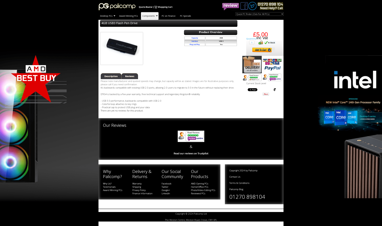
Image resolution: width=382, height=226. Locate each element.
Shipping (136, 186)
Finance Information (142, 193)
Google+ (166, 190)
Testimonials (109, 186)
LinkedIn (166, 193)
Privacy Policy (139, 190)
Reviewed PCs (198, 193)
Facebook (166, 183)
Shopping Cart (165, 7)
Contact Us (234, 176)
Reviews (129, 76)
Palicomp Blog (236, 189)
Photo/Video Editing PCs (203, 190)
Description (111, 76)
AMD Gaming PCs (199, 183)
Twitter (165, 186)
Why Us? (107, 183)
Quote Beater (146, 7)
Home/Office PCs (199, 186)
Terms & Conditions (239, 182)
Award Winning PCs (112, 190)
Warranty (137, 183)
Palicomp (253, 170)
